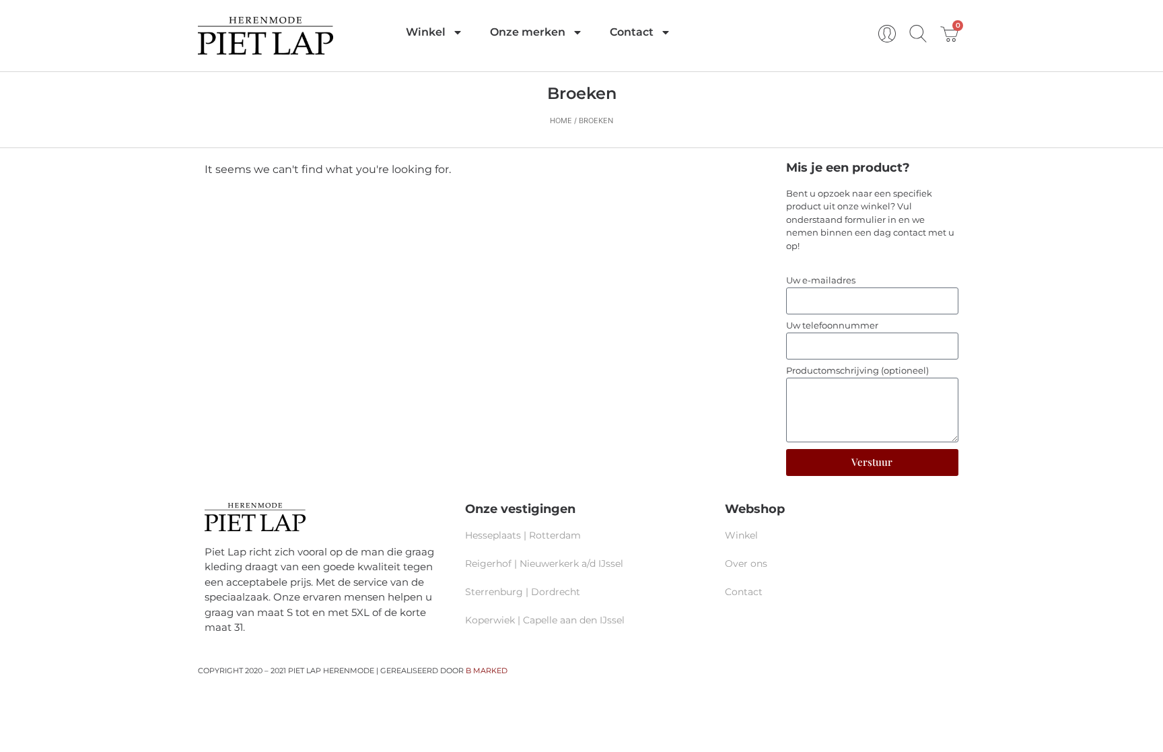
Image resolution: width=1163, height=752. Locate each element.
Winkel (426, 32)
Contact (632, 32)
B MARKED (486, 670)
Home (561, 120)
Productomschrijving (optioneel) (857, 371)
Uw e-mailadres (820, 280)
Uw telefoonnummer (832, 326)
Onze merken (527, 32)
